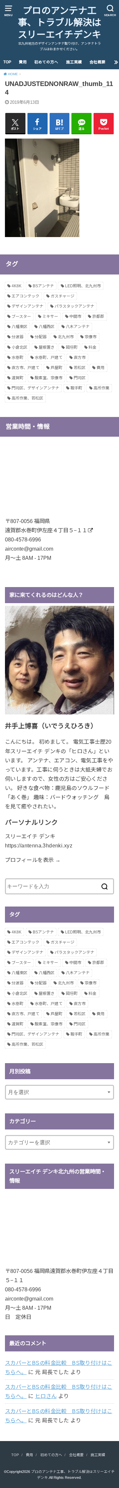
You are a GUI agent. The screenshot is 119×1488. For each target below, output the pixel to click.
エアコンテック (25, 296)
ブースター (21, 316)
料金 (93, 347)
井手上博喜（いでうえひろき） (51, 726)
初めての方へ (46, 62)
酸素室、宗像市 (48, 378)
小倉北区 (19, 347)
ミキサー (50, 316)
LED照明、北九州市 (83, 286)
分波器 (17, 337)
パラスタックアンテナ (74, 306)
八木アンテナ (78, 326)
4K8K (16, 286)
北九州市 (66, 337)
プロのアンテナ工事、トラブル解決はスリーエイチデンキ (59, 23)
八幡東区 (19, 326)
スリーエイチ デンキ (30, 836)
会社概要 (97, 62)
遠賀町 (17, 378)
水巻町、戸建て (48, 357)
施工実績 (74, 62)
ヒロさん (46, 1396)
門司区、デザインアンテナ (35, 388)
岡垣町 (72, 347)
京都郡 (98, 316)
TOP (7, 62)
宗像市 (91, 337)
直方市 (80, 357)
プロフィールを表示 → (33, 860)
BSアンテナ (43, 286)
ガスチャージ (62, 296)
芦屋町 (56, 367)
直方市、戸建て (25, 367)
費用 (23, 62)
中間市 (75, 316)
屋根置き (47, 347)
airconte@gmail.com (29, 549)
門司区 (80, 378)
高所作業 (101, 388)
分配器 (41, 337)
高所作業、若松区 (27, 398)
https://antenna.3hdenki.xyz (38, 845)
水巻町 (17, 357)
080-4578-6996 (23, 539)
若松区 (80, 367)
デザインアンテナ (27, 306)
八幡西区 (47, 326)
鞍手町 (76, 388)
